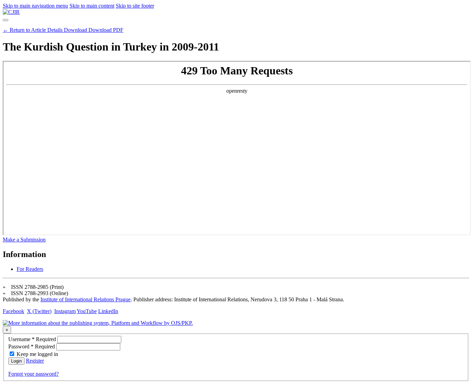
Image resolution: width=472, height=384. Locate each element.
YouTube (87, 311)
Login (16, 361)
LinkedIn (108, 311)
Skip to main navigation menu (35, 6)
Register (35, 361)
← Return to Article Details (33, 30)
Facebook (13, 311)
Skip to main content (91, 6)
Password (32, 346)
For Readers (30, 269)
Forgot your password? (33, 374)
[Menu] (5, 20)
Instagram (65, 311)
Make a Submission (24, 240)
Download (93, 30)
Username (32, 339)
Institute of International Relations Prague (85, 299)
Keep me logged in (37, 354)
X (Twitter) (39, 311)
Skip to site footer (135, 6)
